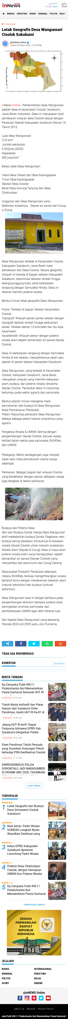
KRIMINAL (43, 14)
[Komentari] (60, 643)
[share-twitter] (34, 643)
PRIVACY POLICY (46, 1009)
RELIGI (63, 14)
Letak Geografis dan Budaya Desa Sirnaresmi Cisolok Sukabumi (25, 809)
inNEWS (11, 14)
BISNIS (33, 14)
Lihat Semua (34, 786)
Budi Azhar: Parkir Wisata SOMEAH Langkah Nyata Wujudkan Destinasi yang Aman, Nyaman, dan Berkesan (26, 831)
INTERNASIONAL (43, 968)
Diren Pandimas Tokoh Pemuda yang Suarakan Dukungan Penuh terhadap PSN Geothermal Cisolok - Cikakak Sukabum (23, 750)
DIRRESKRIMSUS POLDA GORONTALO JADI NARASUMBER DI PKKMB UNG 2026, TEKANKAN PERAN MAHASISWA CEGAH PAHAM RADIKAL (23, 772)
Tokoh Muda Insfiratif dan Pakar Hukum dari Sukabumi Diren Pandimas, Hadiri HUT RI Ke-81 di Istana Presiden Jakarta (23, 710)
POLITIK (53, 14)
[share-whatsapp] (47, 643)
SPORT (5, 983)
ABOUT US (19, 1009)
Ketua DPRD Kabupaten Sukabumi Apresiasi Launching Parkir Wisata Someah (23, 851)
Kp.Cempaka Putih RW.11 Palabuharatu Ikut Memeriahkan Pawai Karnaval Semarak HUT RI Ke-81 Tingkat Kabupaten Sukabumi (23, 692)
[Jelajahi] (64, 5)
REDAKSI (30, 1009)
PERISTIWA (22, 14)
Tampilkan (58, 663)
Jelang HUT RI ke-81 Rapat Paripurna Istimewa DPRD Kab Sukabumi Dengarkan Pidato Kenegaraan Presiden (21, 730)
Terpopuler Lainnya (34, 905)
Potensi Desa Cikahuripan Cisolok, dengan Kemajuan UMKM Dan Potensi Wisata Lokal (24, 871)
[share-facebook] (20, 643)
